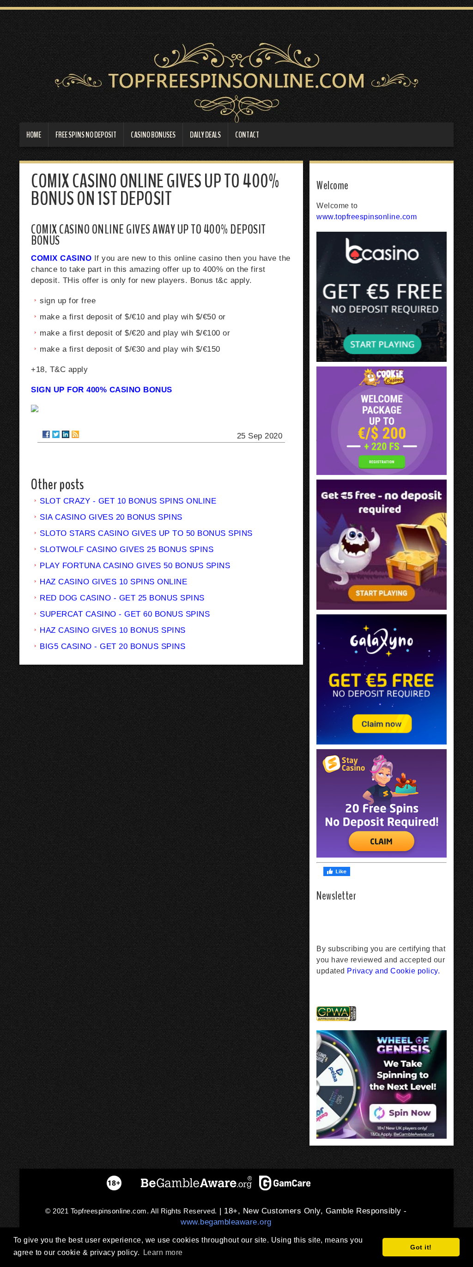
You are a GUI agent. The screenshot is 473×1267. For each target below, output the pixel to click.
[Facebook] (46, 434)
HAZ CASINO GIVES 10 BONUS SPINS (113, 630)
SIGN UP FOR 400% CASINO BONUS (101, 389)
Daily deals (205, 134)
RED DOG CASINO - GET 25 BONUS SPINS (122, 598)
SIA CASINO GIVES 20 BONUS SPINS (111, 517)
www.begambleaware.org (226, 1222)
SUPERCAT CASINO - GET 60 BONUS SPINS (125, 614)
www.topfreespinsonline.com (366, 217)
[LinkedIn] (65, 434)
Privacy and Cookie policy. (393, 971)
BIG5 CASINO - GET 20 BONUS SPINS (112, 646)
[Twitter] (56, 434)
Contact (247, 134)
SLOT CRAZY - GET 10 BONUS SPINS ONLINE (128, 501)
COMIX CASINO (61, 258)
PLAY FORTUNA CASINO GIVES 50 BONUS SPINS (135, 565)
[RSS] (75, 434)
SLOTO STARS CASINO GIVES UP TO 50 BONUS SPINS (146, 533)
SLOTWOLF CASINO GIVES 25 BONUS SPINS (126, 549)
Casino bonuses (153, 134)
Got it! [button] (421, 1247)
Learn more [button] (163, 1252)
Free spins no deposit (85, 134)
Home (33, 134)
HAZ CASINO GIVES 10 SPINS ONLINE (113, 581)
